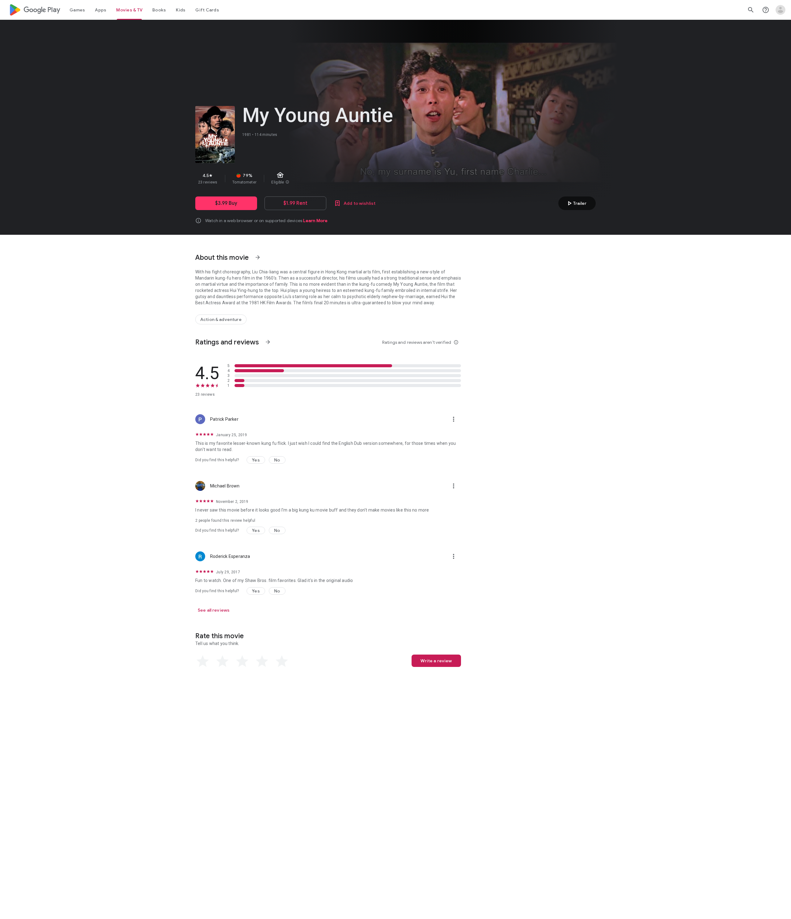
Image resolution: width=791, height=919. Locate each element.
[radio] (202, 661)
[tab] (77, 10)
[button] (256, 460)
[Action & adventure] (221, 319)
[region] (305, 178)
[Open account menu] (780, 9)
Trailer (576, 203)
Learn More (315, 220)
